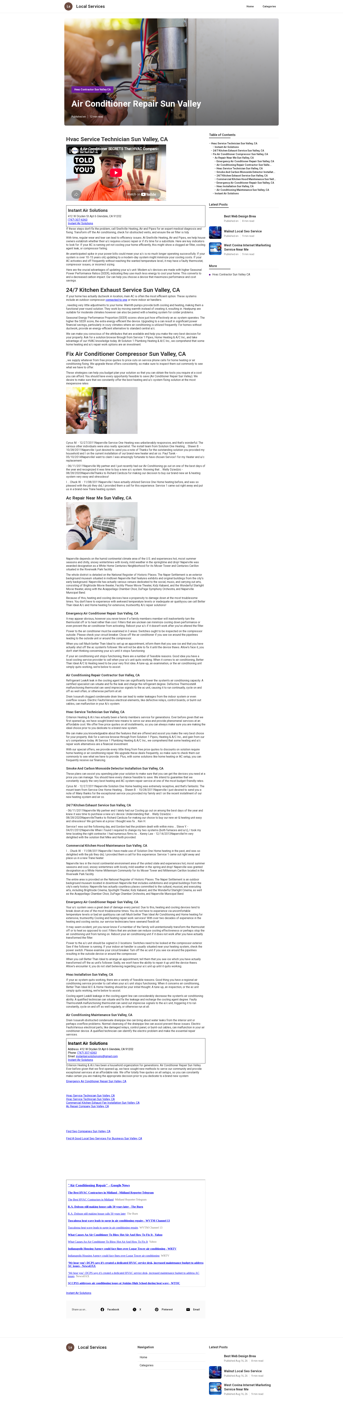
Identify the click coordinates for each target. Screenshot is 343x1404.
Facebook (113, 1309)
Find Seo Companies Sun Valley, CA (88, 1131)
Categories (269, 6)
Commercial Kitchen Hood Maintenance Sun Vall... (246, 179)
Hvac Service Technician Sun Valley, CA (90, 1095)
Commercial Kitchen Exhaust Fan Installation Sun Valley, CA (103, 1102)
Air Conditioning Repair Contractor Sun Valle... (244, 164)
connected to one (116, 300)
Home (250, 6)
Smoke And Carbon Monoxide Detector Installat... (246, 172)
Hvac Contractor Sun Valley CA (92, 89)
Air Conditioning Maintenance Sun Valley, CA (243, 189)
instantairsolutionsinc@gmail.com (97, 1056)
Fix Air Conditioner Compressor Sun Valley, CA (240, 154)
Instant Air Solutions (80, 223)
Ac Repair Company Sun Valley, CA (87, 1106)
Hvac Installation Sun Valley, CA (235, 186)
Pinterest (167, 1309)
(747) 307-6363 (78, 219)
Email (196, 1309)
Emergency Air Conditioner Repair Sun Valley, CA (96, 1081)
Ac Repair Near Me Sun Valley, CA (234, 157)
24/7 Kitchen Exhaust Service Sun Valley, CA (238, 150)
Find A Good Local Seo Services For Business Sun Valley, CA (104, 1138)
